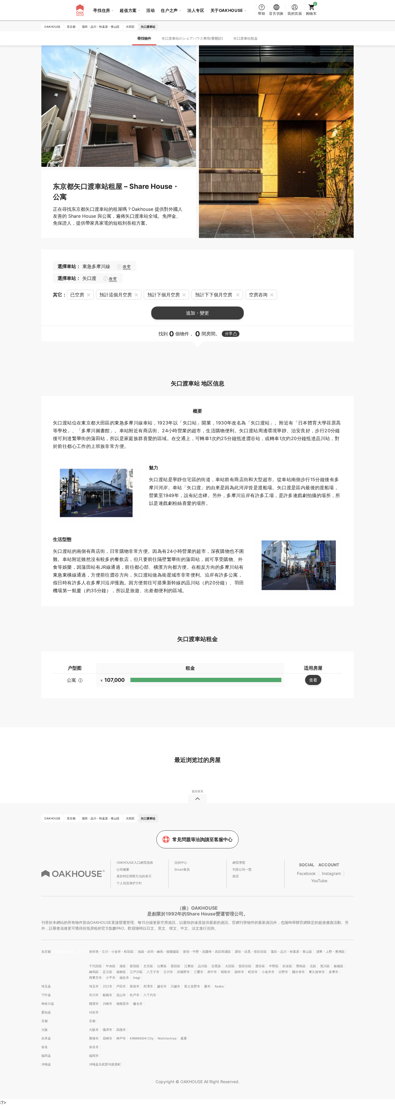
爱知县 (46, 1012)
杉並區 (287, 966)
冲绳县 (46, 1064)
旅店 (235, 876)
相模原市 (122, 1004)
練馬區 (94, 972)
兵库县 (46, 1038)
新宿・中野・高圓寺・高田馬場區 (207, 952)
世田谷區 (245, 966)
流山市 (121, 995)
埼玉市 (94, 986)
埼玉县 (46, 986)
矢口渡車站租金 (245, 38)
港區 (122, 966)
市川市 (94, 995)
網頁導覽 (238, 863)
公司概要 (123, 869)
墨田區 (175, 966)
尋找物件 (144, 38)
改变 (127, 266)
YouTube (319, 880)
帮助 (261, 13)
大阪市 (94, 1030)
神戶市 (121, 1038)
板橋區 (338, 966)
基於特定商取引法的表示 (134, 876)
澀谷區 (260, 966)
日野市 (283, 972)
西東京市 (95, 978)
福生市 (124, 978)
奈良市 (94, 1047)
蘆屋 (183, 1038)
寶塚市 (94, 1038)
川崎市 (107, 1004)
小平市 (110, 978)
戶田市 (121, 986)
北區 (313, 966)
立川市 (168, 972)
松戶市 (134, 995)
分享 (228, 333)
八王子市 (153, 972)
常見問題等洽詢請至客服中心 (202, 839)
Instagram (331, 873)
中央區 (110, 966)
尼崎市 (107, 1038)
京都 (44, 1021)
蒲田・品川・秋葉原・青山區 (291, 952)
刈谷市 (94, 1012)
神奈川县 (47, 1004)
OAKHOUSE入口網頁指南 (135, 863)
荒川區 (325, 966)
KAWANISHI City (142, 1038)
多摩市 (333, 972)
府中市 (212, 972)
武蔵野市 (183, 972)
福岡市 (94, 1056)
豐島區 (301, 966)
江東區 (189, 966)
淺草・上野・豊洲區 (330, 952)
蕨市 (207, 986)
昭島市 (225, 972)
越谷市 (162, 986)
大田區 (230, 966)
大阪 (44, 1030)
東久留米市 (317, 972)
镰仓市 (138, 1004)
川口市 (107, 986)
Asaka (219, 986)
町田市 (253, 972)
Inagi (136, 978)
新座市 (134, 986)
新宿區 (134, 966)
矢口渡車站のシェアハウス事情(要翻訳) (192, 38)
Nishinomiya (167, 1038)
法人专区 (195, 10)
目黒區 (216, 966)
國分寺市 (298, 972)
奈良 (44, 1047)
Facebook (306, 873)
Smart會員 (182, 869)
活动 (150, 10)
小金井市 (268, 972)
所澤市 (148, 986)
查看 (313, 679)
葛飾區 (121, 972)
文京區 (148, 966)
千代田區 (95, 966)
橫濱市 (94, 1004)
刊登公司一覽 (242, 869)
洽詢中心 (180, 863)
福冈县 (46, 1056)
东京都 (46, 952)
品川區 (202, 966)
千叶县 (46, 995)
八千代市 (149, 995)
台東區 (162, 966)
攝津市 (107, 1030)
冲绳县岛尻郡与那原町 (105, 1064)
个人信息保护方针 (129, 883)
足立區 (107, 972)
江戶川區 (136, 972)
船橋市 (107, 995)
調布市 (239, 972)
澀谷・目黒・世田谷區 (251, 952)
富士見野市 (192, 986)
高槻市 (121, 1030)
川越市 (175, 986)
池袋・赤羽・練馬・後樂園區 (158, 952)
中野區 (273, 966)
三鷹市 (198, 972)
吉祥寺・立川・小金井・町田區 (111, 952)
